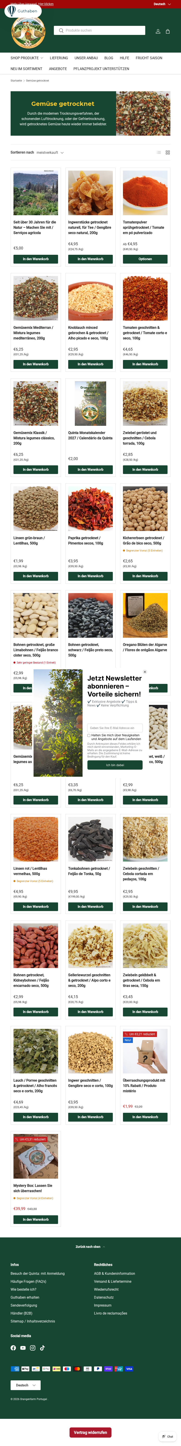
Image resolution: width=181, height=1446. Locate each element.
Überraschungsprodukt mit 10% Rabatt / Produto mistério (144, 1085)
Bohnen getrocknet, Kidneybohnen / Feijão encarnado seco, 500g (31, 980)
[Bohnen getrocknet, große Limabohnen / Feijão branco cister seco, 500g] (35, 615)
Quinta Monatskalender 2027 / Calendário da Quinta (90, 435)
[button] (168, 31)
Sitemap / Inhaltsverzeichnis (33, 1321)
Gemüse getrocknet (37, 80)
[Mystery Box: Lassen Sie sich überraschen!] (35, 1156)
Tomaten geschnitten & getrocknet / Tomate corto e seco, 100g (145, 332)
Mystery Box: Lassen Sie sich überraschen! (32, 1188)
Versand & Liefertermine (112, 1281)
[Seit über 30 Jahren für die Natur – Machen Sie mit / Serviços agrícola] (35, 193)
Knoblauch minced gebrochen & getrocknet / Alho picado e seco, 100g (88, 332)
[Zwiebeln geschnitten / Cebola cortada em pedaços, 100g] (145, 839)
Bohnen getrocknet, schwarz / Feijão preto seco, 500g (90, 650)
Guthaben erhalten (25, 1297)
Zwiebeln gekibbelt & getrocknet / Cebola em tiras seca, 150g (141, 980)
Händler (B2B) (21, 1313)
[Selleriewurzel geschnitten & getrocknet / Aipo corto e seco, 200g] (90, 945)
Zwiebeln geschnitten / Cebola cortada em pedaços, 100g (141, 873)
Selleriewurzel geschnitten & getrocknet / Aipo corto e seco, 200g (89, 980)
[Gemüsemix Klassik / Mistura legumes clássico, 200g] (35, 403)
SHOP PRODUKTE (25, 58)
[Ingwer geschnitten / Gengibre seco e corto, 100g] (90, 1051)
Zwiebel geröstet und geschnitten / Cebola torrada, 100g (139, 438)
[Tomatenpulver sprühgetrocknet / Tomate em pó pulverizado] (145, 193)
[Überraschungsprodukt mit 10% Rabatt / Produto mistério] (145, 1051)
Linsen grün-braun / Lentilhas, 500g (29, 540)
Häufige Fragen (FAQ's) (28, 1281)
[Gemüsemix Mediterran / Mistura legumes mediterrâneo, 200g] (35, 298)
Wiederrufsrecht (106, 1289)
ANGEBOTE (58, 69)
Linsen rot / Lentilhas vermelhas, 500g (30, 871)
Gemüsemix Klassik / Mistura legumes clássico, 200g (34, 438)
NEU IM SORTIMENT (26, 69)
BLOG (108, 58)
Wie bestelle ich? (23, 1289)
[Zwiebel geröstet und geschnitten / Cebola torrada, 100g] (145, 403)
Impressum (102, 1305)
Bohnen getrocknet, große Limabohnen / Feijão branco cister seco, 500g (35, 650)
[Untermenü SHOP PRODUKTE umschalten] (41, 58)
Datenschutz (104, 1297)
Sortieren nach (22, 152)
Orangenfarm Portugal (34, 1399)
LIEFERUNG (59, 58)
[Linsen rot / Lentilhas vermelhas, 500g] (35, 839)
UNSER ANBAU (86, 58)
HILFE (124, 58)
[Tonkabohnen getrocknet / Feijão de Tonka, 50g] (90, 839)
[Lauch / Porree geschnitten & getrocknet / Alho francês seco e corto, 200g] (35, 1051)
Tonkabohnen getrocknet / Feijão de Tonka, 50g (89, 871)
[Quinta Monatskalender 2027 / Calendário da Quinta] (90, 403)
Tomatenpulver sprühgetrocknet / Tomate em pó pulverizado (143, 227)
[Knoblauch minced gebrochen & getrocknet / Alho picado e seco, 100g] (90, 298)
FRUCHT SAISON (149, 58)
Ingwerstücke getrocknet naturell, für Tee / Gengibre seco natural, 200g (89, 227)
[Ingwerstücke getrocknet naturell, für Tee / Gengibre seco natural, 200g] (90, 193)
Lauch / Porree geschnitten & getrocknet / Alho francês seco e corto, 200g (35, 1085)
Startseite (16, 80)
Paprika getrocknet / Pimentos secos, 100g (85, 540)
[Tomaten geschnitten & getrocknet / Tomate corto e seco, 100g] (145, 298)
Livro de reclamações (110, 1313)
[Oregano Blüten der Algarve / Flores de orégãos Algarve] (145, 615)
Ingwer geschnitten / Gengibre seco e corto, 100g (90, 1083)
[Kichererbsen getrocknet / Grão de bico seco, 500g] (145, 508)
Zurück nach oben (88, 1246)
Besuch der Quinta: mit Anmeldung (38, 1273)
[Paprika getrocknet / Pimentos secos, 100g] (90, 508)
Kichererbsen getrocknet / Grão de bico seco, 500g (143, 540)
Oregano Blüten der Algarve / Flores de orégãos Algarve (145, 647)
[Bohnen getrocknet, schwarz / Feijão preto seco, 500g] (90, 615)
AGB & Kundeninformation (114, 1273)
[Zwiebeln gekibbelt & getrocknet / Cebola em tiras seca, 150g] (145, 945)
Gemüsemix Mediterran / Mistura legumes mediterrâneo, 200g (33, 332)
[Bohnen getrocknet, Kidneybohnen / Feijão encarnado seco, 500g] (35, 945)
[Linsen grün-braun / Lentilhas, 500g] (35, 508)
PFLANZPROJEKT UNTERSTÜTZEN (101, 69)
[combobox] (99, 30)
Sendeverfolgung (24, 1305)
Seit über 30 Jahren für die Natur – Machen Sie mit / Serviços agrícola (34, 227)
